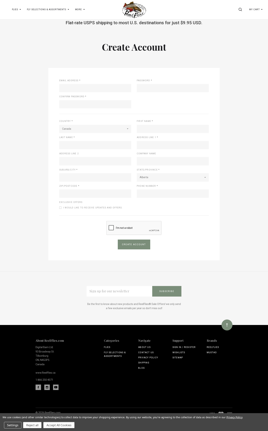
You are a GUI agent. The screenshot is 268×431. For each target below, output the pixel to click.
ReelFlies (213, 347)
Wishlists (178, 352)
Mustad (212, 352)
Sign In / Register (184, 347)
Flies (107, 347)
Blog (141, 368)
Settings (12, 425)
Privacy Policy (148, 357)
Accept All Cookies (58, 425)
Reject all (32, 425)
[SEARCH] (241, 9)
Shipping (143, 362)
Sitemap (177, 357)
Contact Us (146, 352)
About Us (144, 347)
